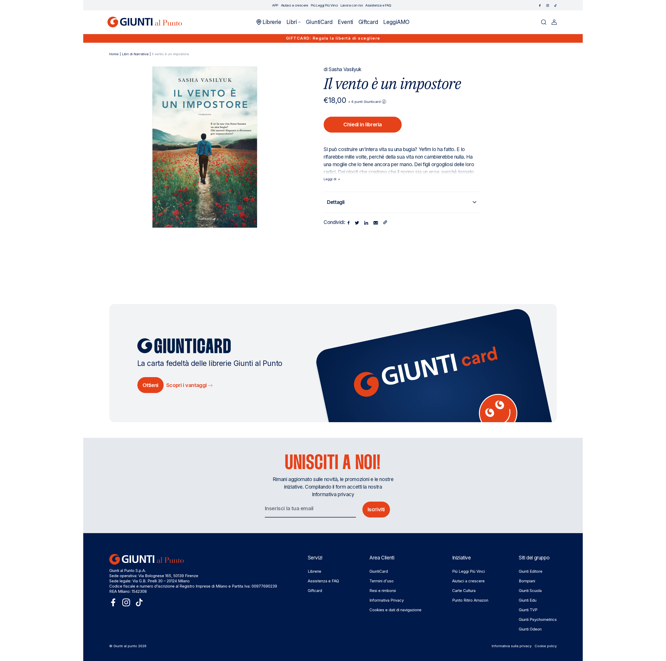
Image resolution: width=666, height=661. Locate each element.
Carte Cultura (464, 590)
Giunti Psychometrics (538, 619)
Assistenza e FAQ (323, 580)
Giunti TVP (528, 609)
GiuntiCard (378, 571)
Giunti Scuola (530, 590)
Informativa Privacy (386, 600)
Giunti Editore (530, 571)
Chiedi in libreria (362, 124)
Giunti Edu (527, 600)
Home (114, 54)
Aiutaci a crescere (468, 580)
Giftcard (315, 590)
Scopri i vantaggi (187, 385)
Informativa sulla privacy (511, 646)
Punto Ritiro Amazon (470, 600)
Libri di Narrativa (135, 54)
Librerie (314, 571)
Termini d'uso (381, 580)
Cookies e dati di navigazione (395, 609)
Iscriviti (376, 509)
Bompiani (527, 580)
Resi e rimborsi (382, 590)
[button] (293, 22)
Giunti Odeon (530, 629)
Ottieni (150, 385)
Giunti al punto (125, 646)
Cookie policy (546, 646)
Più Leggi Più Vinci (468, 571)
